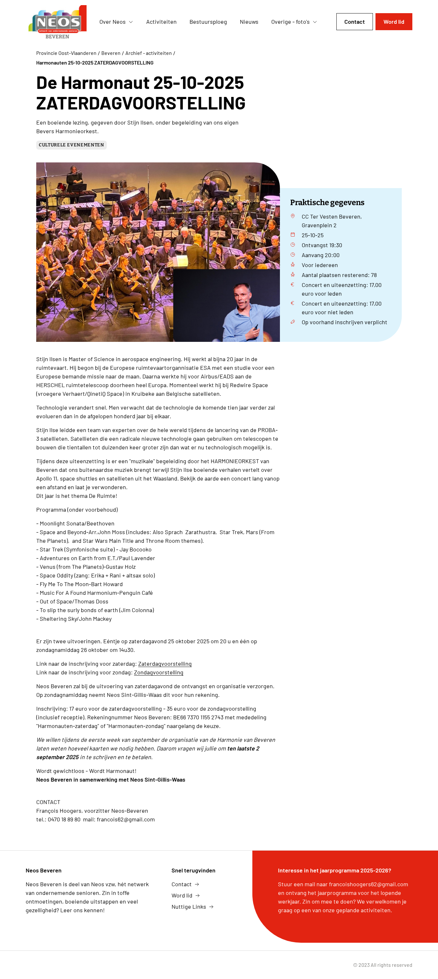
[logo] (57, 22)
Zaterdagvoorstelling (165, 663)
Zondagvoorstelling (158, 672)
